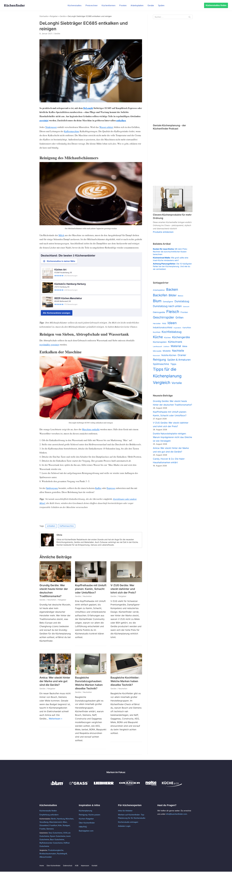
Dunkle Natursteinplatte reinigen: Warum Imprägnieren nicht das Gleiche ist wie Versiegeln (172, 437)
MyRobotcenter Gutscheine (51, 843)
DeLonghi (88, 108)
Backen (172, 289)
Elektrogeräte (159, 312)
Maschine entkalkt (91, 429)
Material (176, 346)
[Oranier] (129, 786)
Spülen (161, 5)
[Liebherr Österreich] (104, 786)
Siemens (50, 829)
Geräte (151, 5)
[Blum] (57, 786)
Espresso (111, 488)
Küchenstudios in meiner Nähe (61, 261)
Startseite (43, 16)
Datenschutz (67, 866)
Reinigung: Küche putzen (89, 815)
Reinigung (159, 359)
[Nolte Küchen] (151, 786)
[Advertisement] (173, 72)
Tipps (173, 364)
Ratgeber (54, 16)
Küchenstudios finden (216, 5)
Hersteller (157, 323)
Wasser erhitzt (106, 127)
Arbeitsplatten (137, 5)
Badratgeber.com (86, 831)
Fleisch (172, 311)
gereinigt (43, 120)
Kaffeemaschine (71, 131)
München (69, 819)
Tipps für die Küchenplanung (167, 372)
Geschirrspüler (163, 317)
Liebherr (166, 346)
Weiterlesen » (55, 718)
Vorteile (177, 383)
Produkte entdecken (163, 232)
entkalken (121, 120)
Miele (184, 346)
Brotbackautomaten (47, 853)
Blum (157, 301)
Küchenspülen (160, 342)
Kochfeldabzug (172, 331)
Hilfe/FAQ (83, 827)
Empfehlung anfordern (49, 815)
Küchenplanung (85, 811)
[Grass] (78, 786)
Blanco (180, 296)
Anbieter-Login (124, 826)
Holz (164, 323)
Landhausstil (157, 346)
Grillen (179, 317)
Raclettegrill (62, 853)
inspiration (177, 328)
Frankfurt (53, 825)
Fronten (123, 5)
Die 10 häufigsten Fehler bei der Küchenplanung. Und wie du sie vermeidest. (172, 266)
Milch (61, 235)
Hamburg (61, 819)
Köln (60, 825)
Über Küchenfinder (87, 823)
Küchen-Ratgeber (86, 819)
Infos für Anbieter (125, 811)
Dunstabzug (182, 301)
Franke (42, 829)
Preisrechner (92, 5)
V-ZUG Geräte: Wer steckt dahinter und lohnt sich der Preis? (123, 589)
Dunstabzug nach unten (167, 306)
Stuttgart (66, 825)
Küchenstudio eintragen (128, 822)
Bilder (173, 295)
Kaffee (98, 488)
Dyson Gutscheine (58, 836)
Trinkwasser (51, 127)
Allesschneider (45, 857)
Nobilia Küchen (168, 355)
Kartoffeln (187, 328)
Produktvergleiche (55, 850)
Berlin (53, 819)
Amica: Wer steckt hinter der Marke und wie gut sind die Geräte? (54, 681)
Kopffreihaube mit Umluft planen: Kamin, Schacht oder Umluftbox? (90, 589)
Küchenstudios (75, 5)
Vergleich (161, 382)
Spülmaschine (161, 363)
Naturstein (156, 355)
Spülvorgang (52, 488)
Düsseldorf (44, 825)
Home (41, 866)
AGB (76, 866)
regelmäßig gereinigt (49, 344)
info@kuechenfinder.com (176, 814)
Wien (65, 822)
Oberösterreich (55, 822)
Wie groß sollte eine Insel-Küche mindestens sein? (170, 258)
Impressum (85, 866)
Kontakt (94, 866)
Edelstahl (186, 306)
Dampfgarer (168, 301)
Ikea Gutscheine (55, 833)
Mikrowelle (157, 351)
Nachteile (178, 350)
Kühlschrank (175, 341)
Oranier (182, 355)
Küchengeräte (181, 337)
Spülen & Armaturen (179, 359)
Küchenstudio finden (48, 811)
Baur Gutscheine (57, 839)
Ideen (172, 323)
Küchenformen (108, 5)
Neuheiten (51, 600)
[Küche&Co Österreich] (172, 786)
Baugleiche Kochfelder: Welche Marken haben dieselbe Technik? (124, 681)
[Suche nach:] (173, 17)
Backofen (160, 295)
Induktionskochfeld (162, 327)
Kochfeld (156, 332)
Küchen (167, 337)
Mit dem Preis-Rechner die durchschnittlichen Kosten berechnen (170, 251)
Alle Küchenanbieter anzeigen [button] (56, 312)
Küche (158, 337)
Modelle (167, 351)
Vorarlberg (43, 822)
